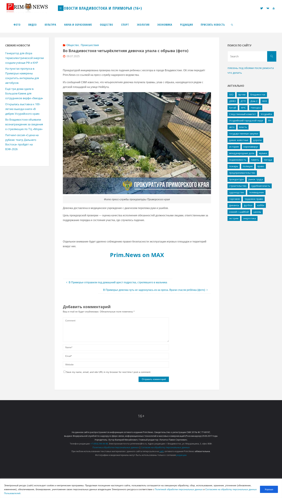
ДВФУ (232, 101)
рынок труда (255, 179)
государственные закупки (243, 133)
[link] (232, 24)
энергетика (249, 218)
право (260, 166)
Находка (256, 107)
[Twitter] (261, 8)
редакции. (181, 455)
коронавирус (250, 146)
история (234, 146)
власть (243, 127)
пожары (233, 166)
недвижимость (237, 159)
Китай (232, 107)
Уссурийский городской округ (246, 120)
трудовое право (253, 198)
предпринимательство (242, 172)
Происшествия (90, 45)
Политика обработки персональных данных (116, 447)
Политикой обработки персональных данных (179, 489)
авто (232, 127)
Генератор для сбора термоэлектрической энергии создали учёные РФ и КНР (24, 58)
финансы (234, 205)
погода (268, 159)
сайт (161, 451)
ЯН (269, 120)
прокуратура (236, 179)
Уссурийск (266, 114)
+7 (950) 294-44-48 (99, 443)
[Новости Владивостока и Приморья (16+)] (30, 8)
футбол (248, 205)
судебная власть (260, 185)
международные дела (241, 153)
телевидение (256, 192)
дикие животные (238, 140)
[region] (141, 488)
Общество (72, 45)
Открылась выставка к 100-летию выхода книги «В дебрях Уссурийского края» (22, 109)
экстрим (233, 218)
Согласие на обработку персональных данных (165, 447)
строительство (237, 185)
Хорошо (269, 489)
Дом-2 (253, 101)
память (255, 159)
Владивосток (257, 94)
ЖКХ (264, 101)
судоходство (236, 192)
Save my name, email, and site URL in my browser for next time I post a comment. (108, 372)
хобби (260, 205)
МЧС (243, 107)
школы (257, 211)
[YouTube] (273, 8)
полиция (248, 166)
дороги (257, 140)
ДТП (243, 101)
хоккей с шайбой (239, 211)
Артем (241, 94)
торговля (234, 198)
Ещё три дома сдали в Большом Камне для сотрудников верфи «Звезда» (24, 93)
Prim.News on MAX (137, 255)
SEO (231, 94)
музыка (263, 153)
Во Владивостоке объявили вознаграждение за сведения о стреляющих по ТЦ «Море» (24, 124)
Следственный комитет (242, 114)
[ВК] (268, 8)
